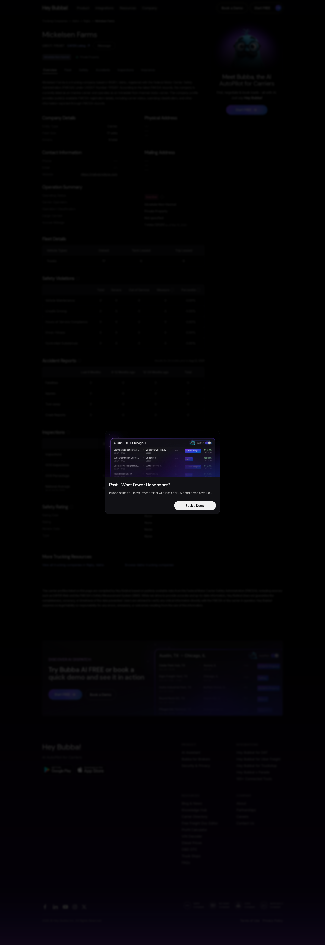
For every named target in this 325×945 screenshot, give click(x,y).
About (241, 803)
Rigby (87, 21)
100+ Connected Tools (254, 779)
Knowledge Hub (194, 810)
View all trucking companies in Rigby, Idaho (73, 565)
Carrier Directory (194, 817)
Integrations (104, 8)
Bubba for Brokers (196, 759)
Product (83, 8)
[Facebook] (45, 907)
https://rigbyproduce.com (99, 174)
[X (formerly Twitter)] (84, 906)
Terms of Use (250, 920)
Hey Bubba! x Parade (253, 772)
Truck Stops (191, 856)
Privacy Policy (273, 920)
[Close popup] (216, 435)
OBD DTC (189, 849)
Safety (83, 70)
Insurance (148, 70)
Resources (128, 8)
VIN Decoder (192, 836)
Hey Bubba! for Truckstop (256, 766)
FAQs (186, 863)
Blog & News (192, 803)
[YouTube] (65, 906)
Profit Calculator (194, 830)
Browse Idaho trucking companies (149, 565)
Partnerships (246, 810)
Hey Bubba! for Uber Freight (258, 759)
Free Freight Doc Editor (200, 823)
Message (104, 46)
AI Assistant (191, 752)
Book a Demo (232, 8)
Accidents (103, 70)
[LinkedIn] (55, 907)
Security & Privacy (196, 766)
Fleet (67, 70)
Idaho (75, 21)
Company (149, 8)
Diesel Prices (192, 843)
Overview (50, 70)
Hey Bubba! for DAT (252, 752)
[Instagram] (75, 907)
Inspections (126, 70)
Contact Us (245, 823)
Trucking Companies (55, 21)
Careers (242, 817)
